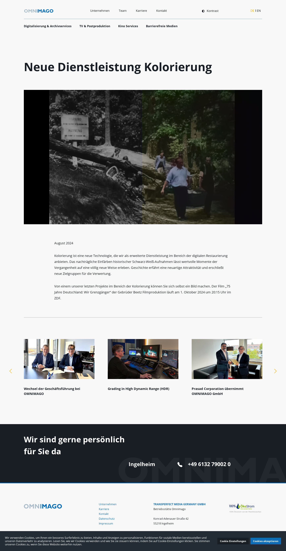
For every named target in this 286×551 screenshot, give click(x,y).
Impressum (106, 523)
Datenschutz (107, 518)
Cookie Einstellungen (233, 541)
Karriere (141, 11)
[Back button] (10, 371)
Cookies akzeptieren (265, 541)
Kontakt (161, 11)
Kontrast (212, 11)
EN (259, 11)
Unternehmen (100, 11)
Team (123, 11)
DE (252, 11)
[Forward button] (275, 371)
